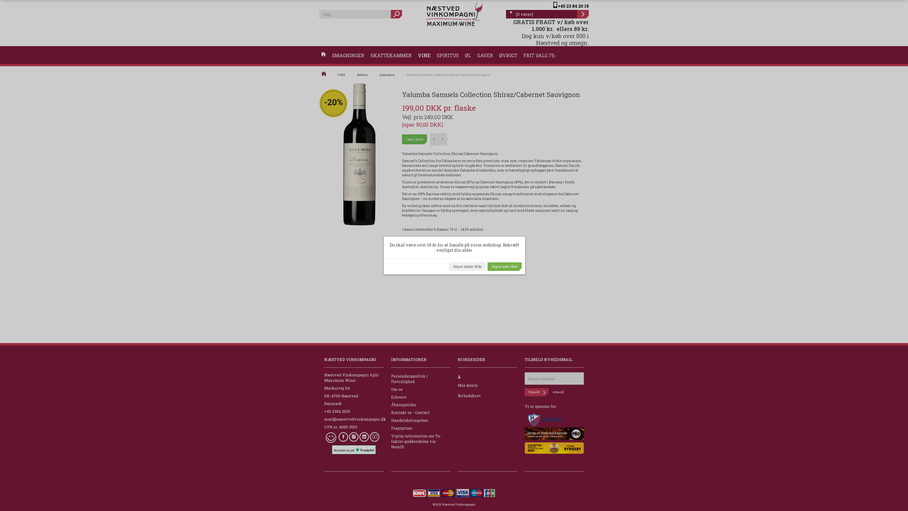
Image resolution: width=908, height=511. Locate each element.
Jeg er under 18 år (467, 266)
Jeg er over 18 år (504, 266)
